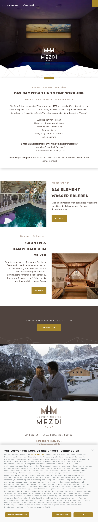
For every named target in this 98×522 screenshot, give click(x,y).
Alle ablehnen (62, 515)
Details (59, 218)
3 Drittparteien (38, 455)
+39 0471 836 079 (9, 5)
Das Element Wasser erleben (70, 193)
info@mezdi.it (29, 5)
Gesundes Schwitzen (33, 236)
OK (83, 515)
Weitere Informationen (17, 515)
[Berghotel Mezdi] (49, 54)
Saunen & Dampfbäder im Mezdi (29, 249)
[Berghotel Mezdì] (49, 417)
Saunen (39, 290)
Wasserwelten (61, 183)
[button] (92, 450)
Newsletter (49, 327)
